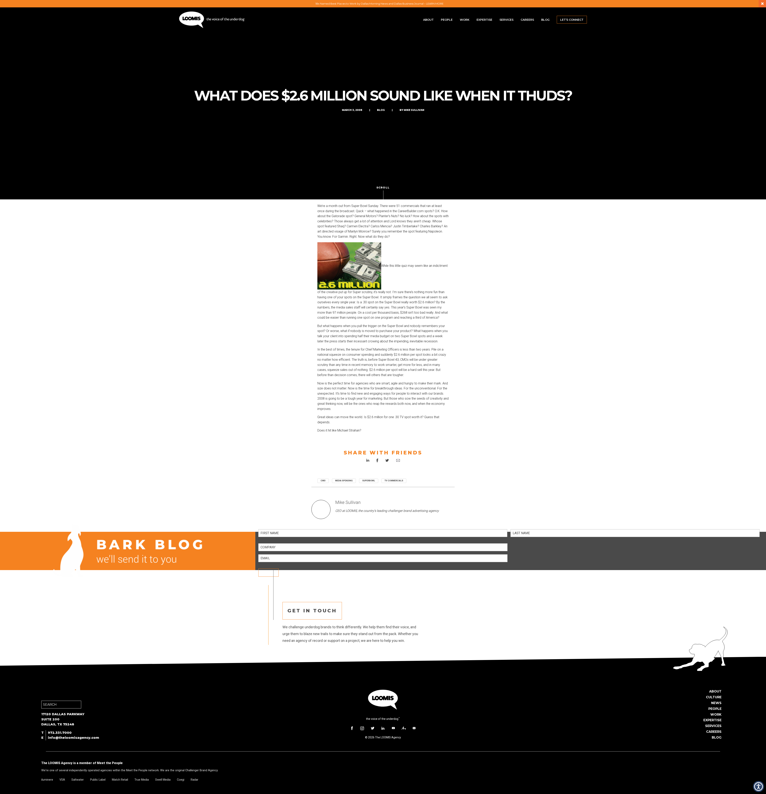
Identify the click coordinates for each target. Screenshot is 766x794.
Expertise (484, 20)
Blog (545, 20)
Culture (714, 697)
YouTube (393, 728)
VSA (62, 779)
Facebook (352, 728)
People (447, 20)
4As (404, 728)
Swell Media (163, 779)
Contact (414, 728)
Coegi (180, 779)
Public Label (98, 779)
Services (506, 20)
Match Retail (120, 779)
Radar (194, 779)
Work (464, 20)
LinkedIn (383, 728)
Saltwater (77, 779)
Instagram (362, 728)
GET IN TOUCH (312, 611)
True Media (141, 779)
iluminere (47, 779)
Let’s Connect (571, 20)
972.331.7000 (60, 733)
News (716, 703)
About (428, 20)
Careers (527, 20)
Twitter (372, 728)
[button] (758, 786)
